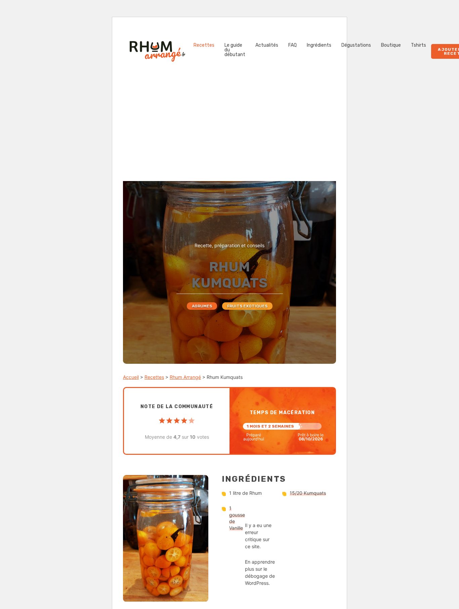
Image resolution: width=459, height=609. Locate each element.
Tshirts (418, 45)
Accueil (131, 377)
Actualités (266, 45)
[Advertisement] (229, 131)
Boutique (391, 45)
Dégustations (356, 45)
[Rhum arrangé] (157, 51)
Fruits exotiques (247, 306)
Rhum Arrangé (185, 377)
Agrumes (202, 306)
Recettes (204, 45)
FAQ (292, 45)
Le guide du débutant (234, 50)
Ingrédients (319, 45)
